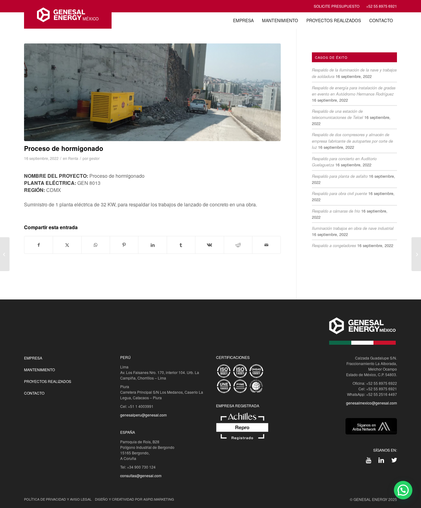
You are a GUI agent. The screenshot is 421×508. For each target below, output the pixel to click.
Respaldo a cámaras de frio (336, 211)
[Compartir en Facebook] (38, 245)
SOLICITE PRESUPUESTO (336, 6)
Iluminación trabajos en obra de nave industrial (353, 228)
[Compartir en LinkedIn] (152, 245)
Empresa (33, 357)
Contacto (34, 393)
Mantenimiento (39, 369)
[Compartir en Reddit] (238, 245)
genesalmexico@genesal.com (371, 402)
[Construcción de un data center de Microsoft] (416, 254)
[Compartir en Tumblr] (181, 245)
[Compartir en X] (67, 245)
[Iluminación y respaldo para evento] (5, 254)
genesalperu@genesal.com (143, 414)
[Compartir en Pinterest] (124, 245)
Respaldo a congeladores (334, 245)
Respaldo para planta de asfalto (340, 176)
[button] (403, 490)
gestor (94, 158)
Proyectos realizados (47, 381)
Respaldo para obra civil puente (339, 193)
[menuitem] (243, 20)
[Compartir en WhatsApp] (96, 245)
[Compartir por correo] (266, 245)
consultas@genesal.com (140, 475)
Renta (73, 158)
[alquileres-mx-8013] (152, 92)
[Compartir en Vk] (209, 245)
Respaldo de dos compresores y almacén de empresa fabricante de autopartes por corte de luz (352, 141)
